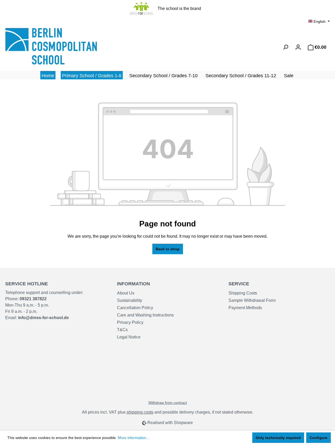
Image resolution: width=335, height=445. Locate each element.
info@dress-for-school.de (43, 317)
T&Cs (122, 329)
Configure (318, 438)
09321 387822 (33, 299)
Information (133, 283)
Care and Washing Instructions (145, 315)
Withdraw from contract (167, 402)
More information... (133, 438)
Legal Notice (129, 337)
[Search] (285, 47)
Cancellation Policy (135, 307)
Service (238, 283)
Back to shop (168, 249)
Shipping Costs (242, 293)
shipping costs (140, 412)
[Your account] (298, 47)
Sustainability (129, 300)
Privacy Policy (130, 322)
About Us (125, 293)
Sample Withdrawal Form (252, 300)
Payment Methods (245, 307)
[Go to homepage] (44, 46)
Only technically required (278, 438)
